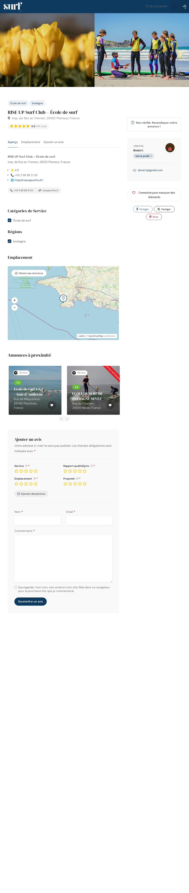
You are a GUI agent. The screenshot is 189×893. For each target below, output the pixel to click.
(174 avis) (39, 126)
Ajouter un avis (54, 142)
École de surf (18, 103)
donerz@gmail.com (150, 170)
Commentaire (24, 531)
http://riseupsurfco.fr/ (29, 180)
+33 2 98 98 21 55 (23, 190)
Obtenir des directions (31, 273)
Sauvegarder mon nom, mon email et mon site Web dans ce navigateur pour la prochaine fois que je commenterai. (64, 589)
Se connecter (158, 6)
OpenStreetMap (95, 336)
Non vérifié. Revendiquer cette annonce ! (156, 124)
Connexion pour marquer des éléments (156, 195)
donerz (138, 150)
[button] (14, 300)
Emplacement (30, 142)
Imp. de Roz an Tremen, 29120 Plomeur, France (45, 118)
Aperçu (13, 142)
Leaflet (81, 336)
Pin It (155, 217)
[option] (141, 50)
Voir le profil (142, 156)
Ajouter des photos (33, 493)
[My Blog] (13, 6)
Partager (144, 209)
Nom (18, 512)
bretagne (37, 103)
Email (70, 512)
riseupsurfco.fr (50, 190)
